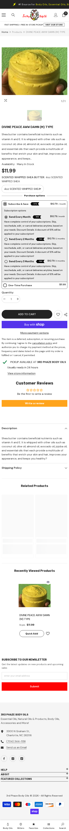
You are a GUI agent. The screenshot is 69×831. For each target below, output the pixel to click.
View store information (22, 373)
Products (17, 32)
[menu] (4, 15)
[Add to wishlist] (48, 633)
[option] (34, 71)
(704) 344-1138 (16, 741)
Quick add (31, 633)
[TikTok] (22, 758)
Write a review (34, 403)
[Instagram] (13, 758)
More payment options (34, 333)
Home (5, 32)
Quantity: (8, 292)
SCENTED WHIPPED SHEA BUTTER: (32, 179)
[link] (58, 314)
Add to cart (26, 314)
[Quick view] (48, 582)
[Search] (13, 15)
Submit (34, 686)
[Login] (56, 15)
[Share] (64, 315)
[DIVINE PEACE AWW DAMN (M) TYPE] (35, 596)
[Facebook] (4, 758)
